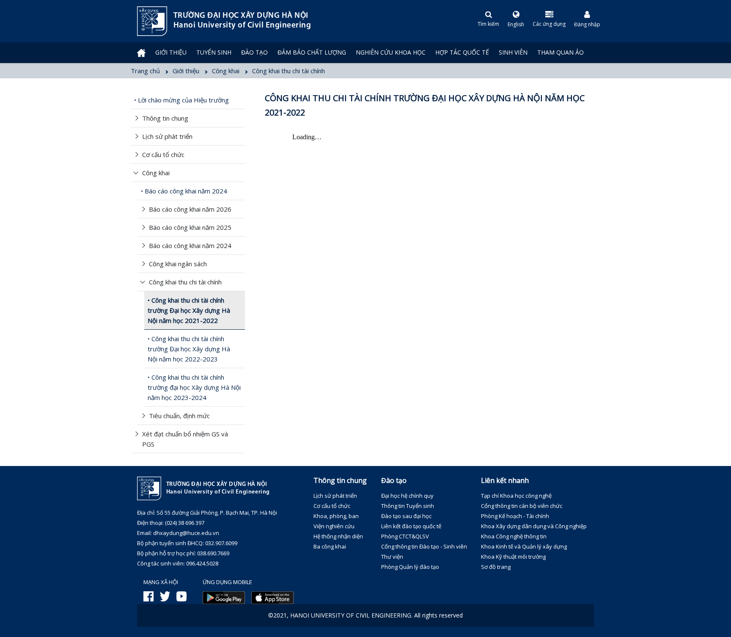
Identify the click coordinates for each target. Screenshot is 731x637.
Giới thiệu (171, 52)
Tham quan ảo (560, 52)
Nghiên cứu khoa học (391, 52)
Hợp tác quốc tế (462, 52)
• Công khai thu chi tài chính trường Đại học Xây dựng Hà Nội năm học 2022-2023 (189, 348)
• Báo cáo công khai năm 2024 (184, 191)
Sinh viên (513, 52)
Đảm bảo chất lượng (312, 52)
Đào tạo (254, 52)
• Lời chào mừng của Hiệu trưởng (181, 100)
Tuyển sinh (213, 52)
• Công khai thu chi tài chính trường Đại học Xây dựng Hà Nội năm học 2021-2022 (189, 310)
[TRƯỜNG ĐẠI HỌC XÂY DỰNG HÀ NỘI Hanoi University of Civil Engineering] (137, 21)
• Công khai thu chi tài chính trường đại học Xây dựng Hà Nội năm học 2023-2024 (194, 387)
